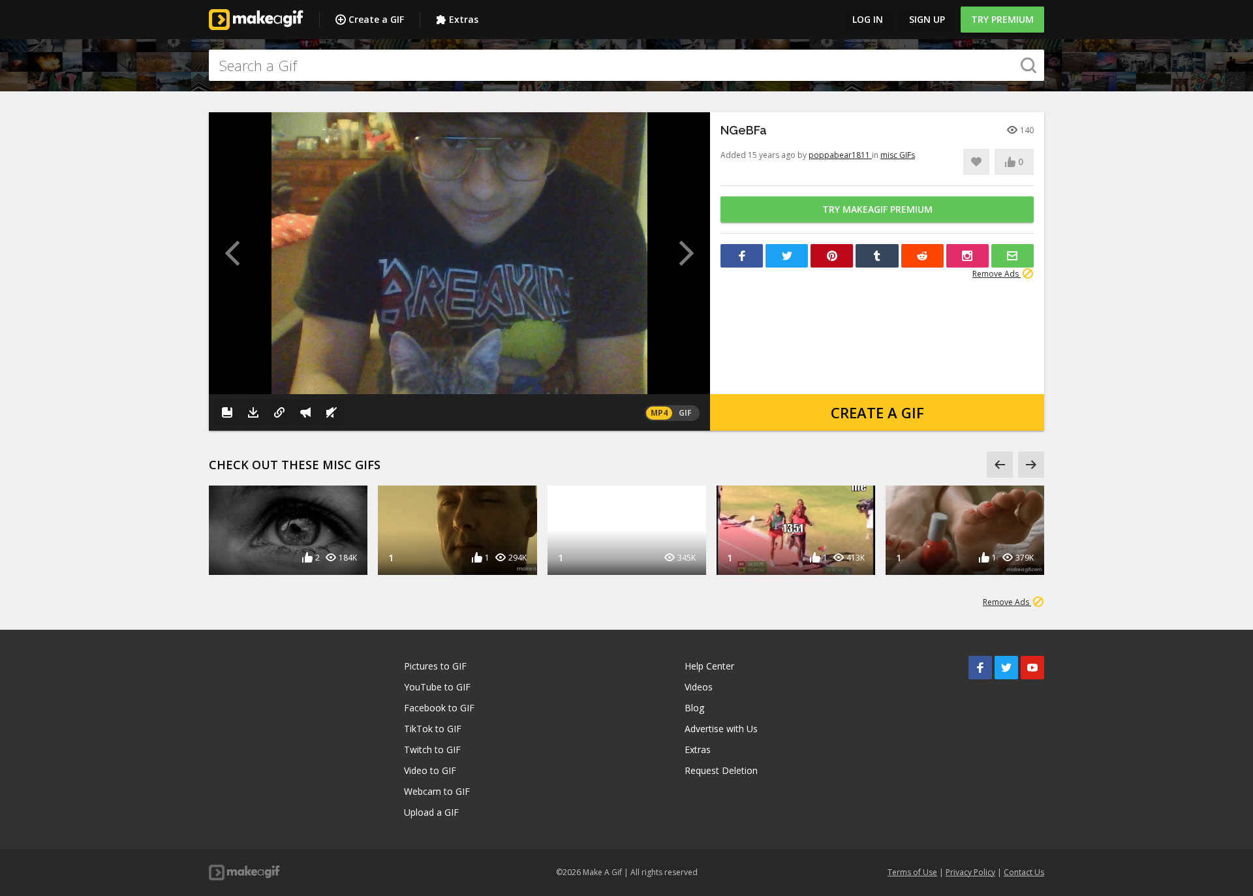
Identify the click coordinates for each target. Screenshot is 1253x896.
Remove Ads (996, 273)
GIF (685, 412)
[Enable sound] (331, 412)
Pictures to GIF (435, 666)
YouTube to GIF (437, 687)
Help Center (709, 666)
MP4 (659, 412)
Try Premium (1002, 19)
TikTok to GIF (432, 728)
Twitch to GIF (432, 749)
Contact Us (1024, 872)
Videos (699, 687)
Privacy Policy (970, 872)
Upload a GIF (431, 812)
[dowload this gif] (253, 412)
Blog (694, 708)
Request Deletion (721, 770)
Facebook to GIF (439, 708)
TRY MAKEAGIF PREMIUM (877, 209)
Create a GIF (376, 19)
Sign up (927, 19)
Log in (867, 19)
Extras (463, 19)
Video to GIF (430, 770)
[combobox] (626, 65)
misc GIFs (897, 155)
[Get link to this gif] (279, 412)
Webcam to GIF (437, 791)
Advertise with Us (721, 728)
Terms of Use (912, 872)
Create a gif (877, 412)
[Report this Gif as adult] (305, 412)
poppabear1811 (840, 155)
